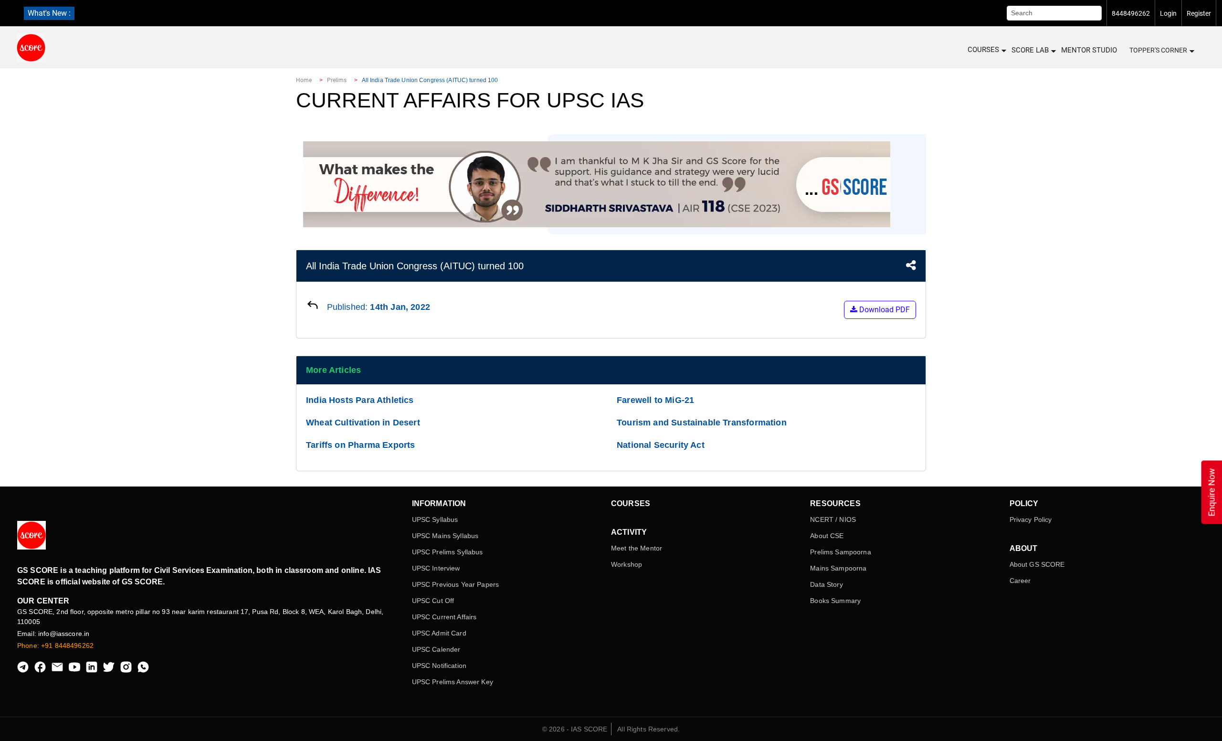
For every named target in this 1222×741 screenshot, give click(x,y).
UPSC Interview (436, 568)
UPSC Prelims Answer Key (452, 682)
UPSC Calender (436, 649)
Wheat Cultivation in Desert (363, 422)
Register (1199, 13)
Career (1020, 580)
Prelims (337, 80)
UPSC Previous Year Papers (455, 584)
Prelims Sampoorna (840, 552)
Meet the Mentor (636, 548)
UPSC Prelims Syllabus (447, 552)
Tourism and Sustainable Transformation (702, 422)
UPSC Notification (439, 665)
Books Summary (835, 600)
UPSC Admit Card (439, 633)
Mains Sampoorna (838, 568)
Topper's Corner (1158, 50)
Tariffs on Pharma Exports (360, 445)
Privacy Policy (1031, 519)
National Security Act (661, 445)
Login (1168, 13)
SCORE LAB (1030, 50)
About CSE (826, 536)
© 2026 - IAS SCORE (575, 729)
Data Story (826, 584)
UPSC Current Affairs (444, 617)
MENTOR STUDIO (1089, 50)
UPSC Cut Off (433, 600)
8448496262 (1131, 13)
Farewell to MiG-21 (655, 400)
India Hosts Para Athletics (360, 400)
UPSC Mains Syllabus (445, 536)
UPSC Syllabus (435, 519)
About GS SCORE (1037, 564)
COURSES (983, 49)
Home (304, 80)
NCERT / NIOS (833, 519)
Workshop (626, 564)
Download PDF (883, 309)
